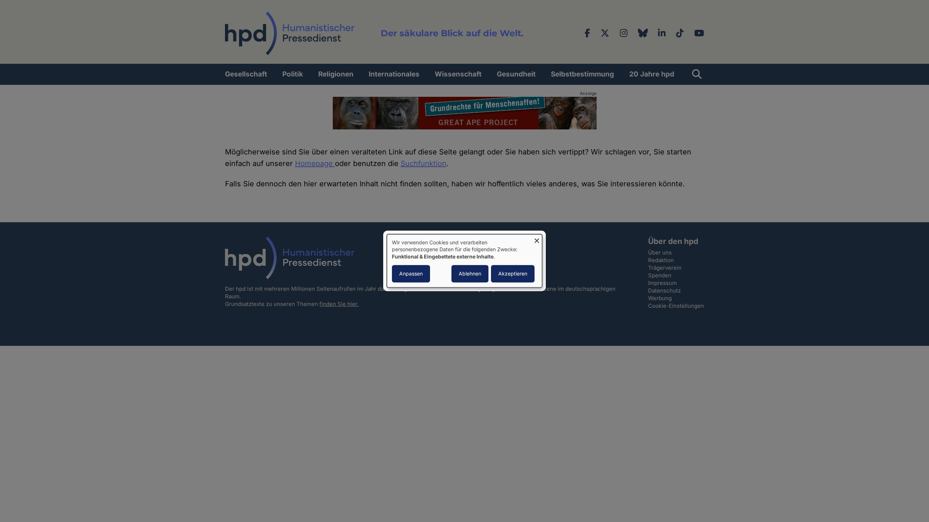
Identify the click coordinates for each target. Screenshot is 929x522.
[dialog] (464, 260)
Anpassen (411, 274)
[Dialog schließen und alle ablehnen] (536, 238)
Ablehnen (470, 274)
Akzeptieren (512, 274)
